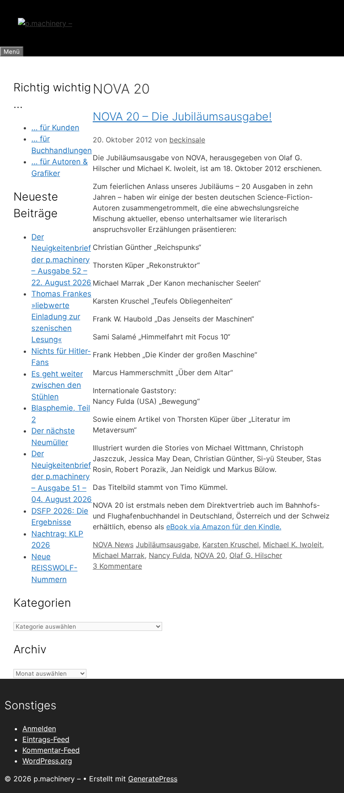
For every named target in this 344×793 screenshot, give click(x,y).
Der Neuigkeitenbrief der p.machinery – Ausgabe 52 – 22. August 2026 (61, 259)
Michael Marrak (119, 555)
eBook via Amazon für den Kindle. (223, 526)
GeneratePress (152, 778)
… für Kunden (55, 127)
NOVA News (113, 544)
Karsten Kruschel (230, 544)
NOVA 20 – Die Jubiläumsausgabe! (182, 116)
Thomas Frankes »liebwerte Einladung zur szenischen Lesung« (61, 316)
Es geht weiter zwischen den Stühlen (57, 385)
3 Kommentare (117, 566)
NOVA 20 (209, 555)
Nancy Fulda (169, 555)
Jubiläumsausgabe (167, 544)
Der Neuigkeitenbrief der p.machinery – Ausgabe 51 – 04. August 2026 (61, 476)
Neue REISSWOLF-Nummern (54, 568)
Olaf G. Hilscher (255, 555)
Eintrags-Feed (45, 739)
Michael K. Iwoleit (292, 544)
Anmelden (39, 728)
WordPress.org (47, 760)
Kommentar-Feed (51, 750)
